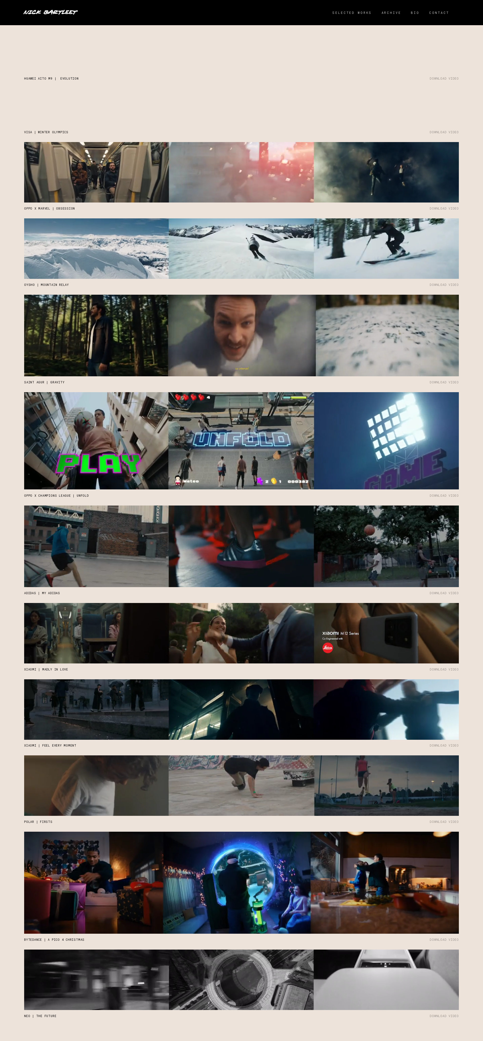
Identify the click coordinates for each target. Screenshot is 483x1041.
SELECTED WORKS (352, 13)
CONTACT (439, 13)
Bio (415, 13)
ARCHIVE (391, 13)
